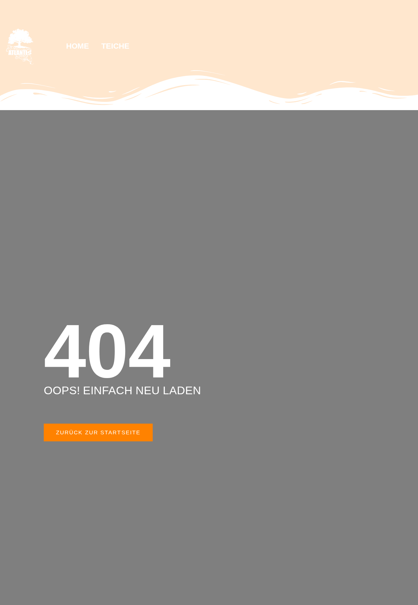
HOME (77, 46)
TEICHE (115, 46)
